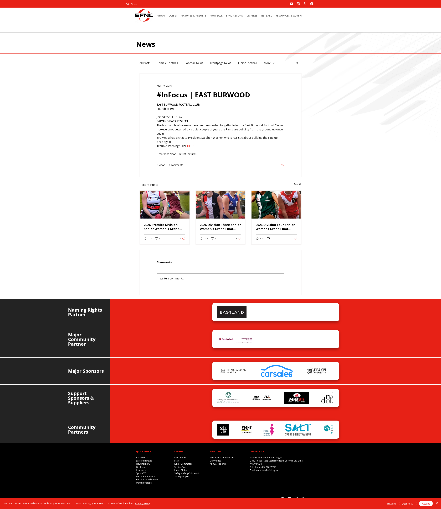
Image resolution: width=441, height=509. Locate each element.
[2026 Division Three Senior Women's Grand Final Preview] (220, 205)
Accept (426, 503)
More (267, 63)
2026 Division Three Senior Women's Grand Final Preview (220, 227)
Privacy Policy (142, 503)
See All (297, 184)
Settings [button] (391, 503)
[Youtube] (292, 4)
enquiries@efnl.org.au (267, 470)
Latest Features (188, 154)
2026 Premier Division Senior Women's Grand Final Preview (161, 227)
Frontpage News (220, 63)
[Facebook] (312, 4)
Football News (194, 63)
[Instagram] (298, 4)
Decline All (408, 503)
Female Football (167, 63)
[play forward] (328, 312)
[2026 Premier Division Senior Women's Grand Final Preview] (164, 205)
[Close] (437, 503)
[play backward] (221, 312)
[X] (305, 4)
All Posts (145, 63)
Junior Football (247, 63)
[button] (161, 15)
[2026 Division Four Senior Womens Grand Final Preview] (276, 205)
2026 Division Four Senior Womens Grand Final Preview (275, 227)
